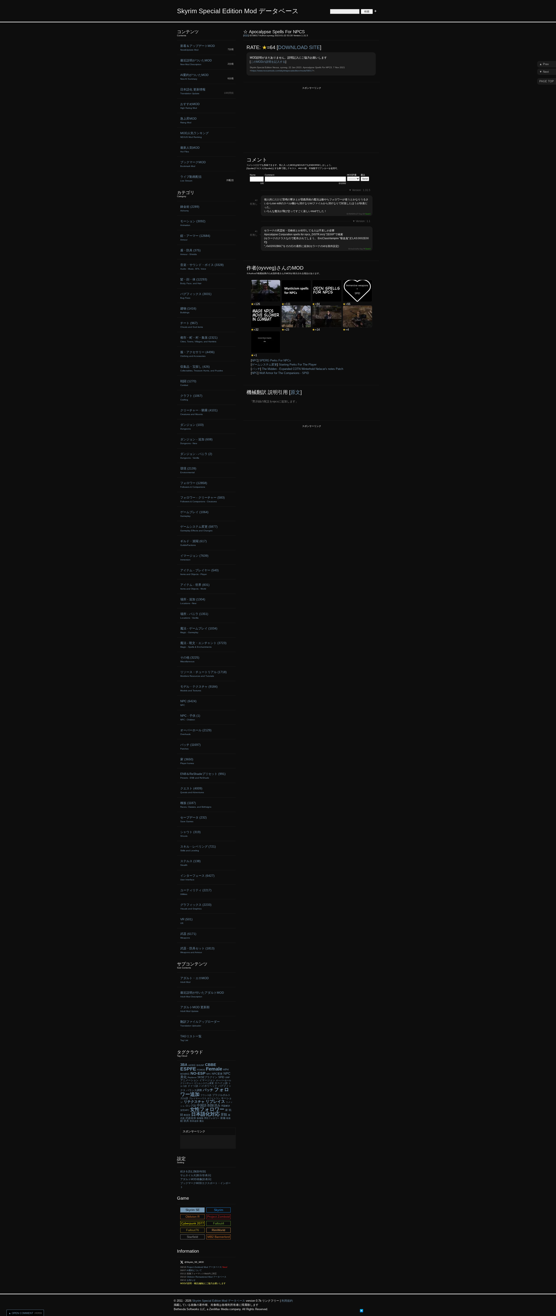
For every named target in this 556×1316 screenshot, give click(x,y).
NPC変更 (217, 1073)
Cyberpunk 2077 (192, 1223)
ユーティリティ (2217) (196, 891)
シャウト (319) (190, 833)
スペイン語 (221, 1083)
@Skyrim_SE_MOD (194, 1262)
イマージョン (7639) (194, 557)
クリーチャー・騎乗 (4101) (199, 411)
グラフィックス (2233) (196, 906)
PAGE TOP (546, 81)
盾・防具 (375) (190, 252)
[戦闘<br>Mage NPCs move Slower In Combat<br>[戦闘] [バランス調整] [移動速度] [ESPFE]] (265, 316)
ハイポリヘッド (208, 1085)
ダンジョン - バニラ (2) (196, 455)
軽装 (228, 1118)
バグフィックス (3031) (196, 295)
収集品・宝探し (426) (201, 368)
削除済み (213, 1105)
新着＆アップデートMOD (197, 47)
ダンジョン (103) (192, 426)
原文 (295, 392)
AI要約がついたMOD (194, 76)
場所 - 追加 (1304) (192, 601)
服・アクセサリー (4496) (197, 353)
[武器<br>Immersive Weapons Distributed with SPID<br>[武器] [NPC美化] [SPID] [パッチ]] (357, 291)
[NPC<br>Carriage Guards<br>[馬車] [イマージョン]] (357, 316)
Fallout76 (192, 1230)
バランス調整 (194, 1090)
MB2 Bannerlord (218, 1237)
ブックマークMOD (193, 163)
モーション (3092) (192, 222)
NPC (255, 360)
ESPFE (188, 1069)
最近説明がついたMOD (196, 62)
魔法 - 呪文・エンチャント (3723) (203, 644)
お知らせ (191, 1280)
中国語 (202, 1105)
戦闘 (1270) (188, 382)
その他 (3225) (189, 659)
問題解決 (225, 1106)
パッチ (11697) (190, 746)
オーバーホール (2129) (196, 731)
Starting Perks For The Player (297, 364)
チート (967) (191, 324)
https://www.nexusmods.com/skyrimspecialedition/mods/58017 (282, 70)
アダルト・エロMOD (194, 979)
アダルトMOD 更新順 (195, 1008)
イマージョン (207, 1080)
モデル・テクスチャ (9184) (199, 688)
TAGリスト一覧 (191, 1037)
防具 (186, 1120)
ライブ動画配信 (191, 178)
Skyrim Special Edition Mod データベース (238, 11)
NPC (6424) (188, 702)
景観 (224, 1114)
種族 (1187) (195, 804)
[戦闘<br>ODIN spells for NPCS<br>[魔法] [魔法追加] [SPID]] (327, 291)
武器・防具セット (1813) (197, 950)
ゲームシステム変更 (264, 364)
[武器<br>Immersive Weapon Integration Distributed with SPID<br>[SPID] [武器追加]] (265, 342)
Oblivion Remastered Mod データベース (206, 1277)
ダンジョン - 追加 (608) (196, 441)
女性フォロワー (207, 1109)
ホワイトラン (213, 1098)
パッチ (256, 369)
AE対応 (192, 1065)
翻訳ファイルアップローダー (200, 1023)
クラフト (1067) (191, 397)
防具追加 (194, 1121)
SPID (221, 1077)
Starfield (192, 1237)
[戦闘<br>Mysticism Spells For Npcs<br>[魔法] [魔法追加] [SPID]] (296, 291)
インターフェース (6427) (197, 877)
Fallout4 (218, 1223)
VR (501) (186, 920)
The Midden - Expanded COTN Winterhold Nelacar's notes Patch (302, 369)
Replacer (192, 1077)
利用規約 (287, 1300)
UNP (227, 1077)
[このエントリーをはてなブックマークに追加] (361, 1310)
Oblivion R (192, 1216)
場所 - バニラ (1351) (194, 615)
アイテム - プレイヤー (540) (199, 571)
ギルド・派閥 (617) (193, 542)
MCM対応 (185, 1074)
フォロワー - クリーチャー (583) (202, 499)
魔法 (201, 1121)
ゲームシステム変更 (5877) (199, 528)
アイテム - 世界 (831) (195, 586)
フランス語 (205, 1095)
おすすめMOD (190, 105)
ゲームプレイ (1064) (194, 513)
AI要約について (194, 1270)
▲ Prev (544, 64)
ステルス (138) (190, 862)
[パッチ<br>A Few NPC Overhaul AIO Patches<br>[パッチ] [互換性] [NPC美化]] (296, 316)
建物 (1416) (188, 310)
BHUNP (200, 1065)
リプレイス (215, 1101)
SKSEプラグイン (207, 1077)
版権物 (200, 1118)
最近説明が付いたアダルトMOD (202, 994)
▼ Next (544, 71)
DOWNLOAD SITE (299, 47)
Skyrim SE (192, 1210)
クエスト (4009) (192, 790)
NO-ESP (197, 1073)
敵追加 (187, 1115)
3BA (183, 1065)
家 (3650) (187, 761)
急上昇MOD (188, 120)
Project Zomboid (218, 1216)
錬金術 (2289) (189, 208)
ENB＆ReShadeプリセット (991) (203, 775)
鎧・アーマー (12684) (195, 237)
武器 (182, 1118)
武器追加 (190, 1118)
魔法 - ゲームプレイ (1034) (198, 630)
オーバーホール (223, 1080)
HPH (226, 1069)
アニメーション (189, 1080)
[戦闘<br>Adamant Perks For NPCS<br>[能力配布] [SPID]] (327, 316)
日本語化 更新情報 (192, 91)
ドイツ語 (193, 1085)
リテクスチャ (194, 1102)
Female (214, 1069)
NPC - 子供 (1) (190, 717)
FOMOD (201, 1070)
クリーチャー (186, 1083)
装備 (222, 1118)
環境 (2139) (188, 470)
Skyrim (218, 1210)
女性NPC (184, 1110)
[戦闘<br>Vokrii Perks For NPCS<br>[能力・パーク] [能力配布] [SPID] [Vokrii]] (265, 291)
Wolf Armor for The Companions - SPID (284, 373)
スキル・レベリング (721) (198, 848)
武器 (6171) (188, 935)
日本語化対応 (205, 1114)
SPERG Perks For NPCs (275, 360)
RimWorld (218, 1230)
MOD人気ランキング (194, 134)
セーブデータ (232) (193, 819)
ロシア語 (190, 1105)
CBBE (210, 1064)
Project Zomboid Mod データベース (204, 1267)
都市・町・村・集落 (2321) (199, 339)
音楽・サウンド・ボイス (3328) (202, 266)
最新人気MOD (190, 149)
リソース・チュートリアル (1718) (203, 673)
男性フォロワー (211, 1118)
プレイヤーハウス (197, 1098)
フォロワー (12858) (193, 484)
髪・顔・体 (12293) (193, 281)
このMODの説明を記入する (268, 61)
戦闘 (246, 35)
